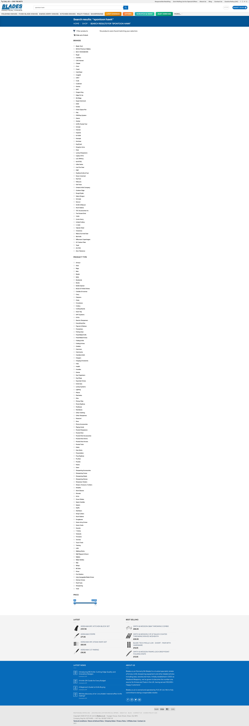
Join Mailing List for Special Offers (185, 1)
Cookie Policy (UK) (231, 1)
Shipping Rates (110, 721)
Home (76, 23)
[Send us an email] (246, 1)
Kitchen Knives (68, 14)
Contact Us (218, 1)
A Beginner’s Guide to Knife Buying (92, 687)
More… (177, 14)
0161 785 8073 (17, 1)
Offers (128, 14)
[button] (226, 7)
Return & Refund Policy (96, 721)
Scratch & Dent (144, 14)
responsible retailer (150, 693)
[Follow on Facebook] (240, 1)
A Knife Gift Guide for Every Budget (92, 680)
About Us (203, 1)
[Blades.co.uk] (16, 7)
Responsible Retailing (163, 1)
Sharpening (97, 14)
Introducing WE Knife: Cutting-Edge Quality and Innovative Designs (97, 673)
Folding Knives (9, 14)
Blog (210, 1)
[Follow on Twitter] (244, 1)
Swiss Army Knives (49, 14)
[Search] (125, 8)
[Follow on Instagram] (242, 1)
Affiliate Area (131, 721)
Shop (85, 23)
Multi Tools (83, 14)
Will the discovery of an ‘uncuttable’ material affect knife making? (100, 695)
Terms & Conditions (80, 721)
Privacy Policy (121, 721)
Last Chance (113, 14)
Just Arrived (164, 14)
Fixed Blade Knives (28, 14)
